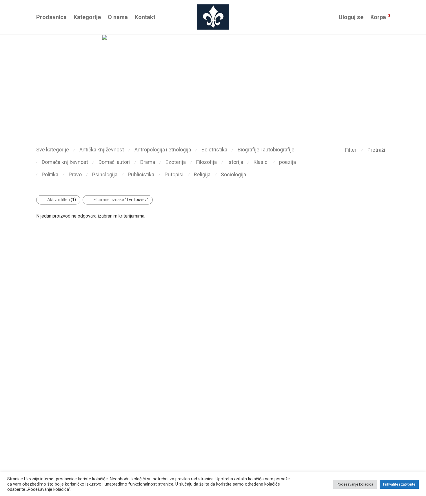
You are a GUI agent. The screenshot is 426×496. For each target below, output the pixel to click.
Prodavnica (51, 17)
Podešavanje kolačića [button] (355, 484)
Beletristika (214, 149)
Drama (147, 162)
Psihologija (104, 174)
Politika (50, 174)
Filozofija (206, 162)
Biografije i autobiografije (266, 149)
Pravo (75, 174)
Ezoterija (175, 162)
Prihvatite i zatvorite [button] (399, 484)
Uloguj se (351, 17)
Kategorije (87, 17)
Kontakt (145, 17)
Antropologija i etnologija (162, 149)
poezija (287, 162)
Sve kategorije (52, 149)
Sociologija (233, 174)
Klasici (261, 162)
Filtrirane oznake (121, 199)
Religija (202, 174)
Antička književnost (101, 149)
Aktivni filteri (61, 199)
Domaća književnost (65, 162)
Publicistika (141, 174)
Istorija (235, 162)
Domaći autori (114, 162)
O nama (118, 17)
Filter (350, 150)
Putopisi (174, 174)
